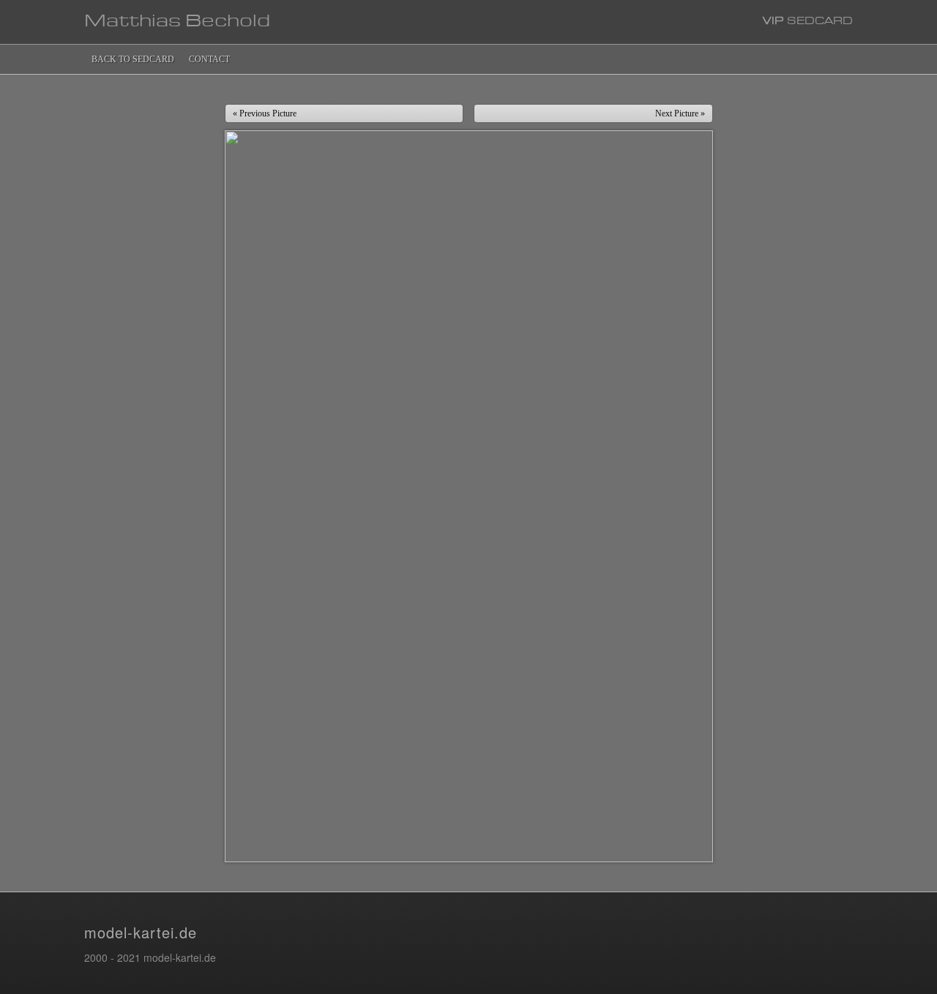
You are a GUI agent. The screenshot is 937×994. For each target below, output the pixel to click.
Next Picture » (680, 113)
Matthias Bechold (177, 22)
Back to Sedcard (133, 59)
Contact (209, 59)
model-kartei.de (140, 932)
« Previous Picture (264, 113)
